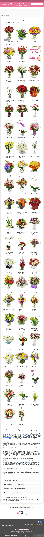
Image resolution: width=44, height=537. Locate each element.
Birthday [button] (16, 8)
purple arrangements (25, 436)
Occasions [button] (11, 8)
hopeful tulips (22, 450)
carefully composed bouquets (8, 437)
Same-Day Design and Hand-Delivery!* (8, 0)
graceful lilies (5, 450)
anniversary (18, 462)
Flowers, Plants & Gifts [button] (35, 8)
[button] (41, 532)
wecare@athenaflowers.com (7, 525)
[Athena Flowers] (7, 4)
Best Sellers (8, 22)
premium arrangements (26, 438)
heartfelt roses (29, 448)
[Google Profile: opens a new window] (41, 522)
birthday (26, 462)
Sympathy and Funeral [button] (25, 8)
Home (2, 15)
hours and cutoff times (19, 471)
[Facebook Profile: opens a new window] (38, 522)
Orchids (30, 461)
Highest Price (14, 22)
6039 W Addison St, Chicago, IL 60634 (9, 523)
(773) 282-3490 (5, 524)
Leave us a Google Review (36, 524)
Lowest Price (20, 22)
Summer (6, 8)
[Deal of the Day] (34, 53)
